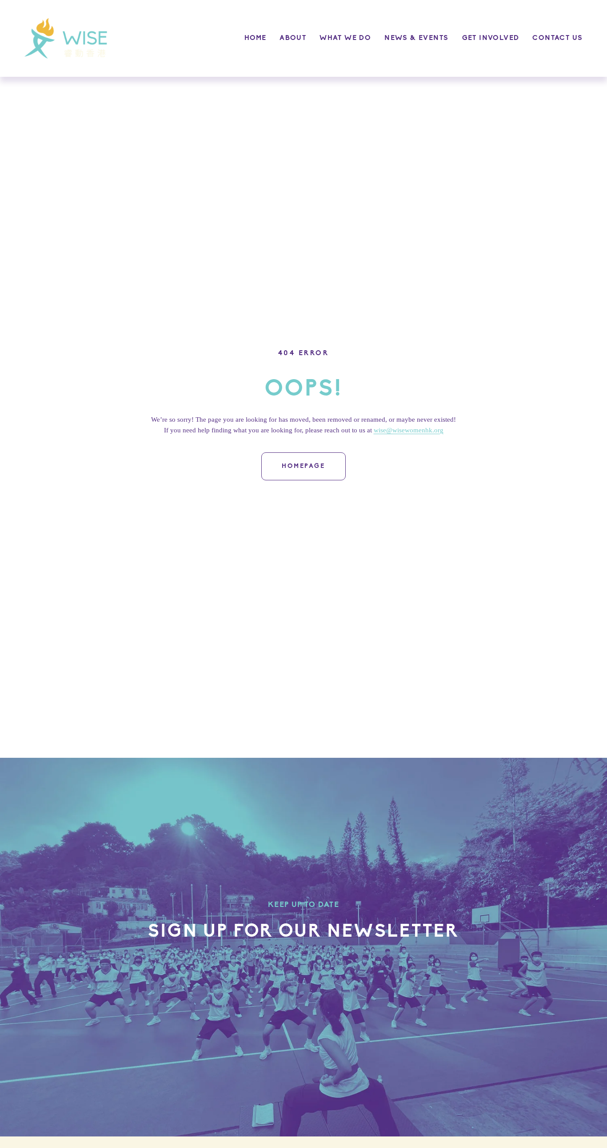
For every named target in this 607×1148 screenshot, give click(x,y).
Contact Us (557, 38)
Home (255, 38)
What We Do (345, 38)
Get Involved (490, 38)
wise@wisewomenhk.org (408, 430)
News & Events (416, 38)
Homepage (303, 466)
